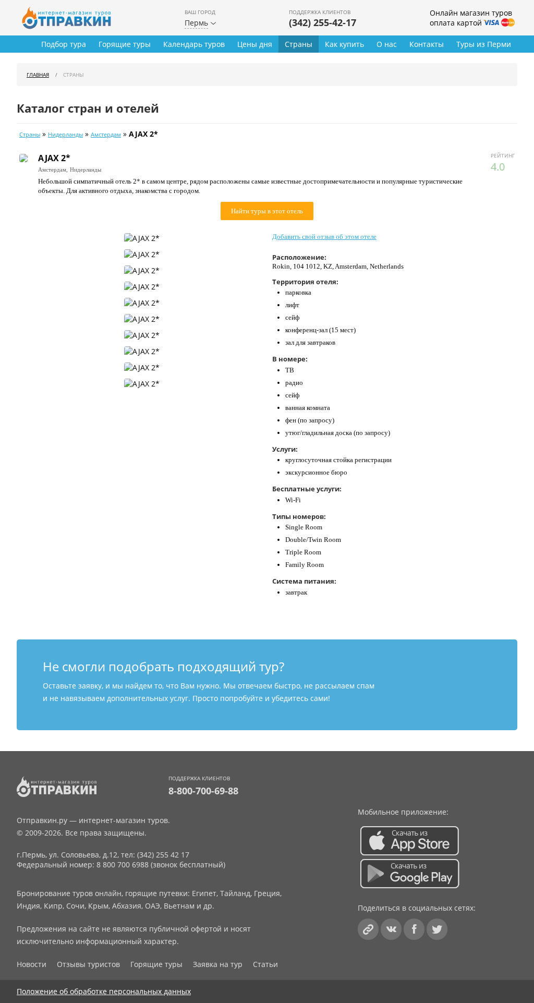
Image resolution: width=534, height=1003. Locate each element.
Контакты (426, 44)
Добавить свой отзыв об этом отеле (324, 236)
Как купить (344, 44)
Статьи (265, 964)
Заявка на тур (217, 964)
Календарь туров (194, 44)
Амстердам (106, 134)
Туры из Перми (483, 44)
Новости (31, 964)
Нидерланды (65, 134)
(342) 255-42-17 (322, 22)
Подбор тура (63, 44)
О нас (387, 44)
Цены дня (254, 44)
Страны (298, 44)
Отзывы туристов (88, 964)
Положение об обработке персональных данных (104, 991)
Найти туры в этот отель (267, 211)
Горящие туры (125, 44)
